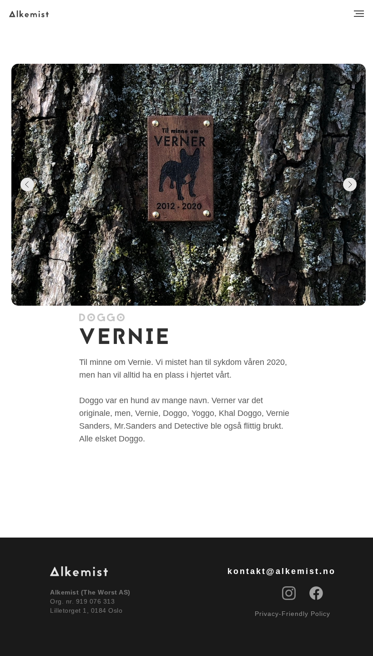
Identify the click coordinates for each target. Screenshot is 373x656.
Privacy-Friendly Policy (292, 613)
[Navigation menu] (359, 13)
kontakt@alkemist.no (281, 571)
